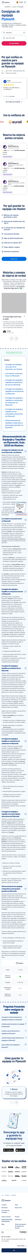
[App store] (20, 1150)
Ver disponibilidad (14, 43)
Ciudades (7, 1195)
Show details (21, 1245)
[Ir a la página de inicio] (5, 2)
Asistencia (18, 1219)
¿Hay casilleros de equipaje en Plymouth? (11, 1046)
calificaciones (7, 727)
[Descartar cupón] (26, 503)
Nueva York (18, 1207)
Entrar (21, 2)
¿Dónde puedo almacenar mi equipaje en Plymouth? (13, 1025)
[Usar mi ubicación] (24, 33)
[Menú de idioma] (17, 2)
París (16, 1205)
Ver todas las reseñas (13, 102)
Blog (3, 1224)
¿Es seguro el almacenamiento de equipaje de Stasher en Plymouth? (12, 1018)
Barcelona (5, 1207)
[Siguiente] (16, 338)
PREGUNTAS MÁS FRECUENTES (7, 1220)
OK (14, 1250)
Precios (17, 1216)
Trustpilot (18, 485)
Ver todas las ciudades (5, 1211)
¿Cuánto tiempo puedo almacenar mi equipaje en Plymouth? (13, 1039)
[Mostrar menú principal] (25, 2)
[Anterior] (11, 338)
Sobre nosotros (6, 1216)
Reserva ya (14, 259)
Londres (4, 1205)
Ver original (12, 96)
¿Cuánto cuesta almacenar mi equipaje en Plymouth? (11, 1032)
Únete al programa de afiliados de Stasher (20, 1226)
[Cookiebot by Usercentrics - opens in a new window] (19, 1232)
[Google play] (8, 1150)
